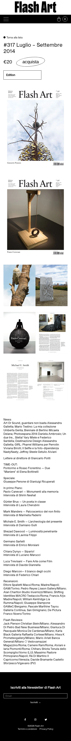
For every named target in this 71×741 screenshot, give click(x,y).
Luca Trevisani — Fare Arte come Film (27, 561)
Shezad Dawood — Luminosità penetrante (30, 531)
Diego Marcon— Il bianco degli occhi (27, 571)
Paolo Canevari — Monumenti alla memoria (30, 491)
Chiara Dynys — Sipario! (18, 551)
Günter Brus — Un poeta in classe (24, 501)
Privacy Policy (46, 729)
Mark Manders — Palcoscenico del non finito (31, 511)
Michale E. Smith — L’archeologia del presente (32, 521)
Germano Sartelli (14, 541)
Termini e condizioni (27, 729)
